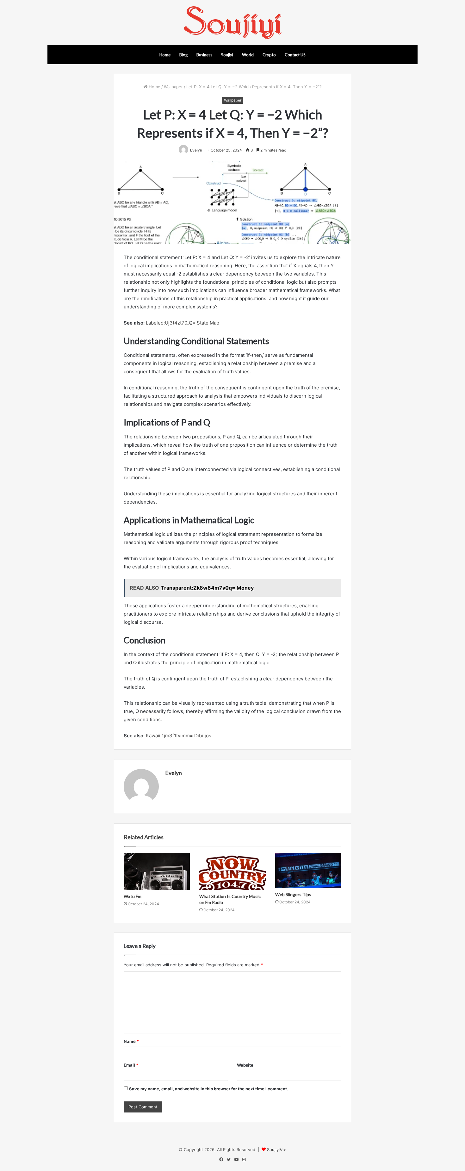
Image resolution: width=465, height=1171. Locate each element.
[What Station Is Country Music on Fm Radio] (232, 871)
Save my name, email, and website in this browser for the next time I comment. (208, 1088)
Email (131, 1065)
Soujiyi (227, 54)
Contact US (295, 54)
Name (131, 1041)
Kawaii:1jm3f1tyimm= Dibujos (178, 736)
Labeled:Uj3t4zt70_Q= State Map (182, 323)
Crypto (269, 54)
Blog (183, 54)
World (248, 54)
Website (245, 1065)
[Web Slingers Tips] (308, 870)
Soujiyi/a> (276, 1149)
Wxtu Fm (132, 896)
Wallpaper (173, 86)
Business (204, 54)
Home (164, 54)
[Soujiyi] (232, 22)
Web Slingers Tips (293, 894)
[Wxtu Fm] (157, 871)
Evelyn (173, 772)
